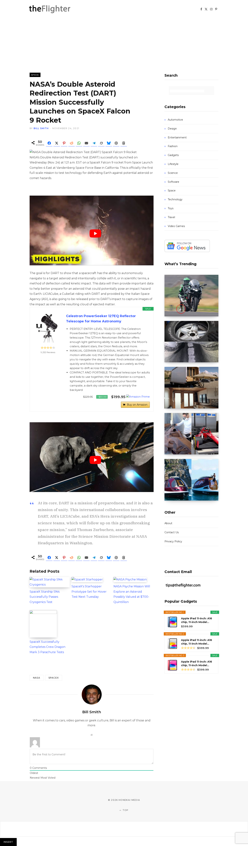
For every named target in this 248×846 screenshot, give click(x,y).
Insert (8, 842)
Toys (170, 208)
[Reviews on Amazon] (48, 347)
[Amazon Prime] (138, 396)
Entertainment (177, 137)
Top (125, 810)
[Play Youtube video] (95, 233)
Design (172, 128)
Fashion (173, 146)
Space (35, 75)
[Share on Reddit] (71, 143)
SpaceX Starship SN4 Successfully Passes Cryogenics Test (45, 597)
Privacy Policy (173, 541)
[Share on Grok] (101, 143)
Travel (171, 217)
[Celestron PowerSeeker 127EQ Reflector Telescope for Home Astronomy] (47, 328)
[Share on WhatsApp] (79, 143)
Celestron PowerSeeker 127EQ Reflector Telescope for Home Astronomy (101, 318)
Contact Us (171, 532)
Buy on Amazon (137, 404)
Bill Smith (41, 128)
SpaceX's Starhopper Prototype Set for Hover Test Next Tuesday (89, 591)
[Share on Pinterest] (64, 143)
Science (173, 173)
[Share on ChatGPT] (116, 143)
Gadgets (173, 155)
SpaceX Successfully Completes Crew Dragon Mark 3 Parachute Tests (47, 647)
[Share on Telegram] (94, 143)
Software (173, 181)
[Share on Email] (86, 143)
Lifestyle (173, 164)
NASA (36, 677)
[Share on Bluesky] (108, 143)
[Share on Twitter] (56, 143)
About (168, 523)
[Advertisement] (124, 45)
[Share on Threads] (123, 143)
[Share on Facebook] (49, 143)
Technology (175, 199)
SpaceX (53, 677)
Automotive (175, 119)
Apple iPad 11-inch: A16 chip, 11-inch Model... (196, 620)
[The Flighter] (54, 9)
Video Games (176, 226)
